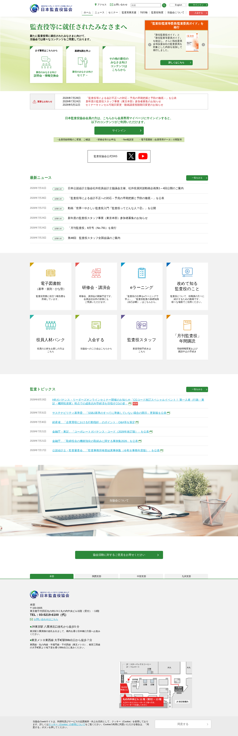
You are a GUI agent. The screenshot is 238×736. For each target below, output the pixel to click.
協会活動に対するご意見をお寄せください (119, 554)
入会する (198, 13)
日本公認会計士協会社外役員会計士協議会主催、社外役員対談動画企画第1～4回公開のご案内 (126, 188)
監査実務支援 (129, 12)
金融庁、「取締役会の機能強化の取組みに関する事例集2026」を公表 (95, 441)
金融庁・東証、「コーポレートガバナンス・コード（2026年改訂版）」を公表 (100, 431)
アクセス (102, 4)
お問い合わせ (120, 4)
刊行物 (143, 12)
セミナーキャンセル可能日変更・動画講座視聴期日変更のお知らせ (124, 104)
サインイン (198, 5)
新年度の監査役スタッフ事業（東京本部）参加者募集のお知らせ (123, 101)
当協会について (175, 12)
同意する (182, 724)
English (178, 5)
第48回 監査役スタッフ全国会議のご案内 (94, 238)
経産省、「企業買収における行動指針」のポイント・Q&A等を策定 (93, 422)
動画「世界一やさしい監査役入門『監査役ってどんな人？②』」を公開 (112, 208)
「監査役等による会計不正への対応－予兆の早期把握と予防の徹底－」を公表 (131, 98)
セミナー (113, 12)
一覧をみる (197, 178)
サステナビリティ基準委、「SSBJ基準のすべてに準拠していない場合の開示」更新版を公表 (109, 412)
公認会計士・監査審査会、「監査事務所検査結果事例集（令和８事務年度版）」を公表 (106, 450)
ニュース (99, 12)
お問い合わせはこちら (46, 619)
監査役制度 (157, 12)
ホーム (87, 12)
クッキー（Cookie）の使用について (67, 724)
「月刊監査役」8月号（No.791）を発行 (92, 227)
